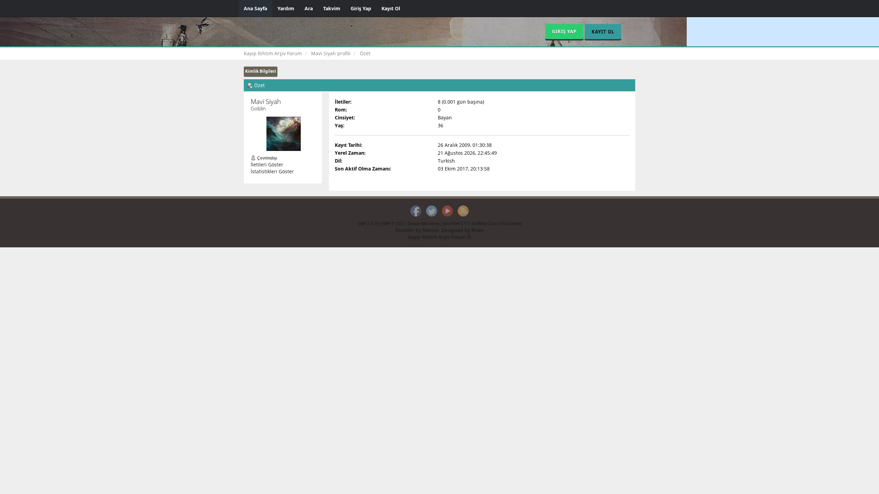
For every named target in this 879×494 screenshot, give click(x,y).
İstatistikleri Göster (272, 171)
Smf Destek (511, 223)
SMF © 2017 (393, 223)
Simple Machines (423, 223)
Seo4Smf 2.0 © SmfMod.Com (470, 223)
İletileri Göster (267, 164)
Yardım (285, 8)
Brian (477, 230)
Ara (309, 8)
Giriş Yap (361, 8)
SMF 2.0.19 (368, 223)
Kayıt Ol (390, 8)
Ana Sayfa (255, 8)
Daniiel (430, 230)
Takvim (331, 8)
